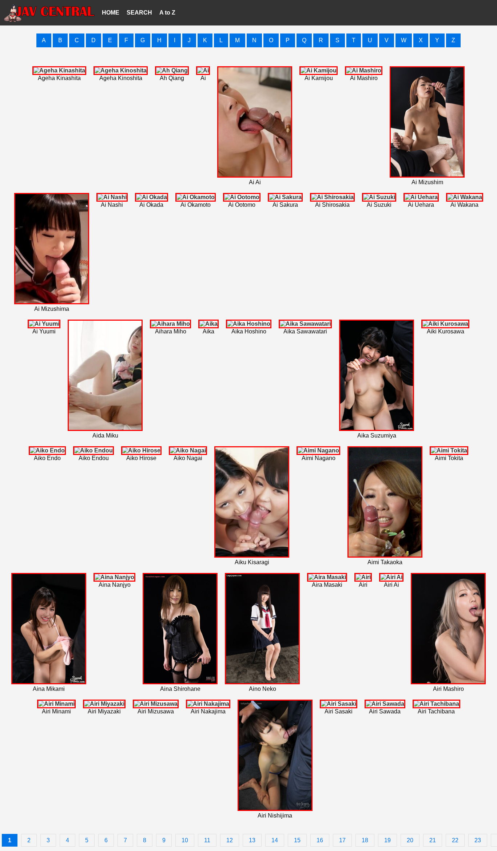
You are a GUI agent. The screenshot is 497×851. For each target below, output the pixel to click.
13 (252, 840)
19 (387, 840)
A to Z (167, 12)
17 (342, 840)
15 (297, 840)
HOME (110, 12)
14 (274, 840)
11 (207, 840)
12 (229, 840)
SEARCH (139, 12)
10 (185, 840)
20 (410, 840)
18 (365, 840)
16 (320, 840)
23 (477, 840)
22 (455, 840)
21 (432, 840)
